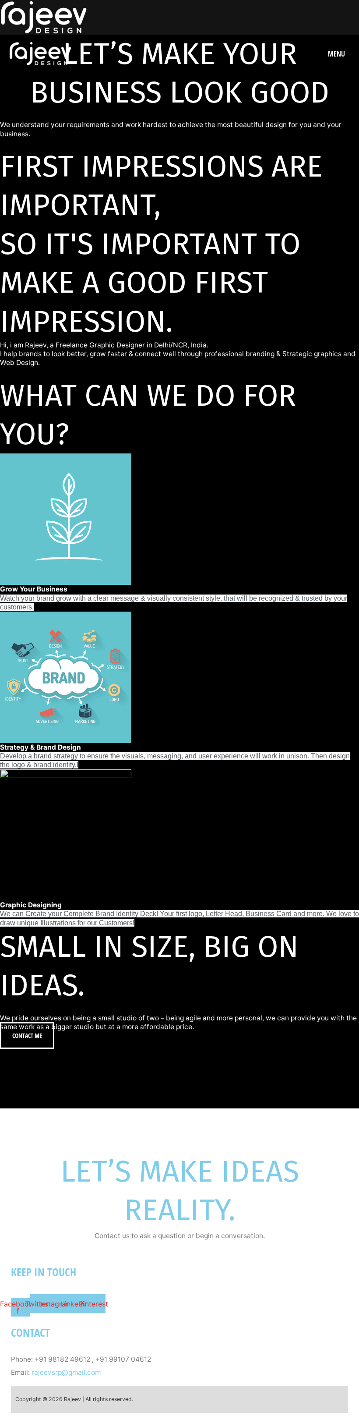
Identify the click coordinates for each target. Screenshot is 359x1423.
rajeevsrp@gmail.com (66, 1373)
